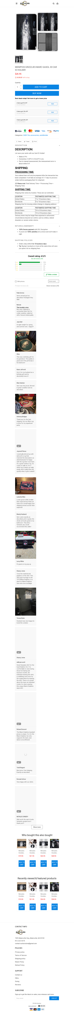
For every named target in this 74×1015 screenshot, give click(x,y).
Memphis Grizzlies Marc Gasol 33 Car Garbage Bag (54, 868)
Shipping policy (20, 974)
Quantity (18, 83)
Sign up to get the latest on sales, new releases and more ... (35, 1010)
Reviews (18, 1000)
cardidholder (44, 135)
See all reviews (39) (37, 255)
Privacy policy (19, 968)
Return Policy (19, 978)
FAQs (17, 994)
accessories (35, 135)
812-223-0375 (20, 957)
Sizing (17, 997)
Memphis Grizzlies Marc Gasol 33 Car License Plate (43, 868)
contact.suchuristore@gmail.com (26, 959)
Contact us (18, 991)
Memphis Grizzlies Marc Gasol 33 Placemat (21, 868)
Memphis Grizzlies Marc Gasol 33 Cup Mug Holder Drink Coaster (32, 868)
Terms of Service (21, 971)
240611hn (26, 135)
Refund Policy (19, 981)
